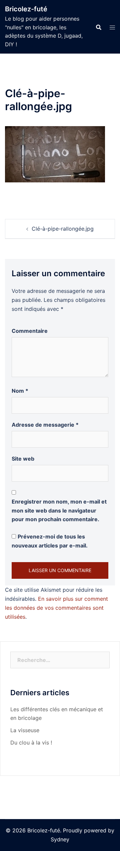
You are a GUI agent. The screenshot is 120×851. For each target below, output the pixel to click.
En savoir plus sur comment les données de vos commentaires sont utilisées (56, 607)
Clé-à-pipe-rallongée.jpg (63, 228)
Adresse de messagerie (45, 424)
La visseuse (24, 730)
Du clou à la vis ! (31, 742)
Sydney (60, 839)
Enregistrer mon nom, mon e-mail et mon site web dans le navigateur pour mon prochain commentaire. (59, 510)
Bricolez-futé (26, 9)
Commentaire (30, 330)
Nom (20, 390)
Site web (23, 458)
